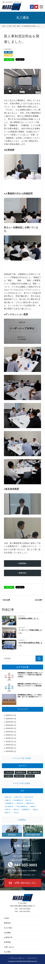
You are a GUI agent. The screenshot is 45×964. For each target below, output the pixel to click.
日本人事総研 (8, 55)
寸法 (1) (16, 812)
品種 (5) (7, 800)
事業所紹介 (12, 835)
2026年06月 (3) (11, 719)
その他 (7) (8, 776)
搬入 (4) (28, 800)
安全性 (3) (20, 803)
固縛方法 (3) (30, 803)
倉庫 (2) (33, 806)
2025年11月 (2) (11, 742)
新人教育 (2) (9, 806)
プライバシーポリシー (17, 958)
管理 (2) (7, 809)
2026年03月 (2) (11, 728)
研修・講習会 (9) (34, 772)
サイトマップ (32, 958)
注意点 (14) (18, 797)
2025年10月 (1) (11, 745)
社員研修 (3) (9, 803)
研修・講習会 (16, 26)
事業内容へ (23, 573)
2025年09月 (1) (11, 748)
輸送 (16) (8, 797)
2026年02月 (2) (11, 732)
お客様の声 (8, 937)
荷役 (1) (35, 809)
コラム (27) (9, 772)
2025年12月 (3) (11, 738)
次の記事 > (39, 600)
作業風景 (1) (26, 809)
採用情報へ (23, 563)
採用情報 (7, 942)
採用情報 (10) (20, 772)
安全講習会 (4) (18, 800)
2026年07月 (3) (11, 715)
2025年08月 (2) (11, 751)
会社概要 (7, 933)
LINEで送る (9, 59)
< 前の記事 (6, 600)
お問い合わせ (9, 947)
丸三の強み (8, 928)
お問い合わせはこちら (25, 883)
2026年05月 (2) (11, 722)
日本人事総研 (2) (22, 806)
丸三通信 (9, 26)
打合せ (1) (30, 776)
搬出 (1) (7, 812)
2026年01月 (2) (11, 735)
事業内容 (7, 923)
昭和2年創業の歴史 (33, 835)
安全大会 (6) (29, 797)
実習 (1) (16, 809)
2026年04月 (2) (11, 725)
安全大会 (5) (19, 776)
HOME (4, 26)
